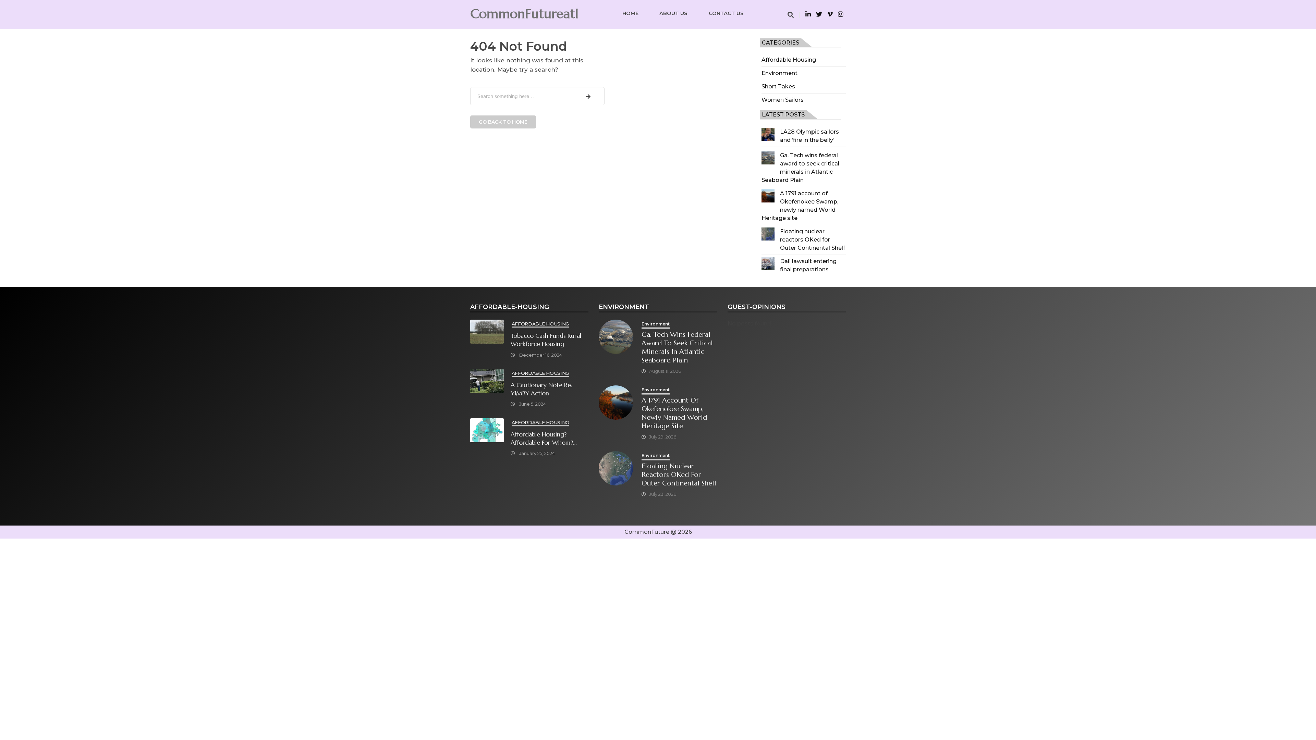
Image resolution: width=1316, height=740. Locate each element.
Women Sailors (782, 100)
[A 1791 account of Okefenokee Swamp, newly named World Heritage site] (768, 195)
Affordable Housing (788, 60)
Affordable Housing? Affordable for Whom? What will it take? (542, 439)
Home (630, 13)
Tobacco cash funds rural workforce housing (546, 340)
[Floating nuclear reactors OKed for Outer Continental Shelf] (768, 234)
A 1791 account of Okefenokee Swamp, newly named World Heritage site (674, 413)
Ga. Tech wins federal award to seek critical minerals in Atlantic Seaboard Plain (677, 347)
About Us (673, 13)
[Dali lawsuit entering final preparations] (768, 263)
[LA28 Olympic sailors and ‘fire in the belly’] (768, 134)
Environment (779, 73)
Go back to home (503, 122)
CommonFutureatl (524, 13)
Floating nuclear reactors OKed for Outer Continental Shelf (812, 239)
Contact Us (726, 13)
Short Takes (778, 86)
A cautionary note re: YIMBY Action (541, 389)
